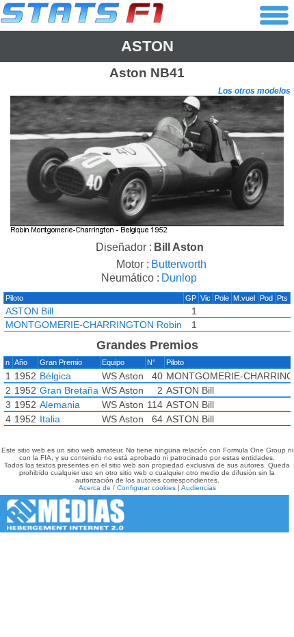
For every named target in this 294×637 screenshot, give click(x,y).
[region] (147, 166)
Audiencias (198, 487)
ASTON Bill (29, 311)
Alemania (60, 404)
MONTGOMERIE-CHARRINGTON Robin (93, 324)
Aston (147, 46)
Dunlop (179, 278)
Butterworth (178, 264)
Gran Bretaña (69, 390)
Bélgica (55, 375)
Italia (50, 419)
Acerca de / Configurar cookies (127, 487)
